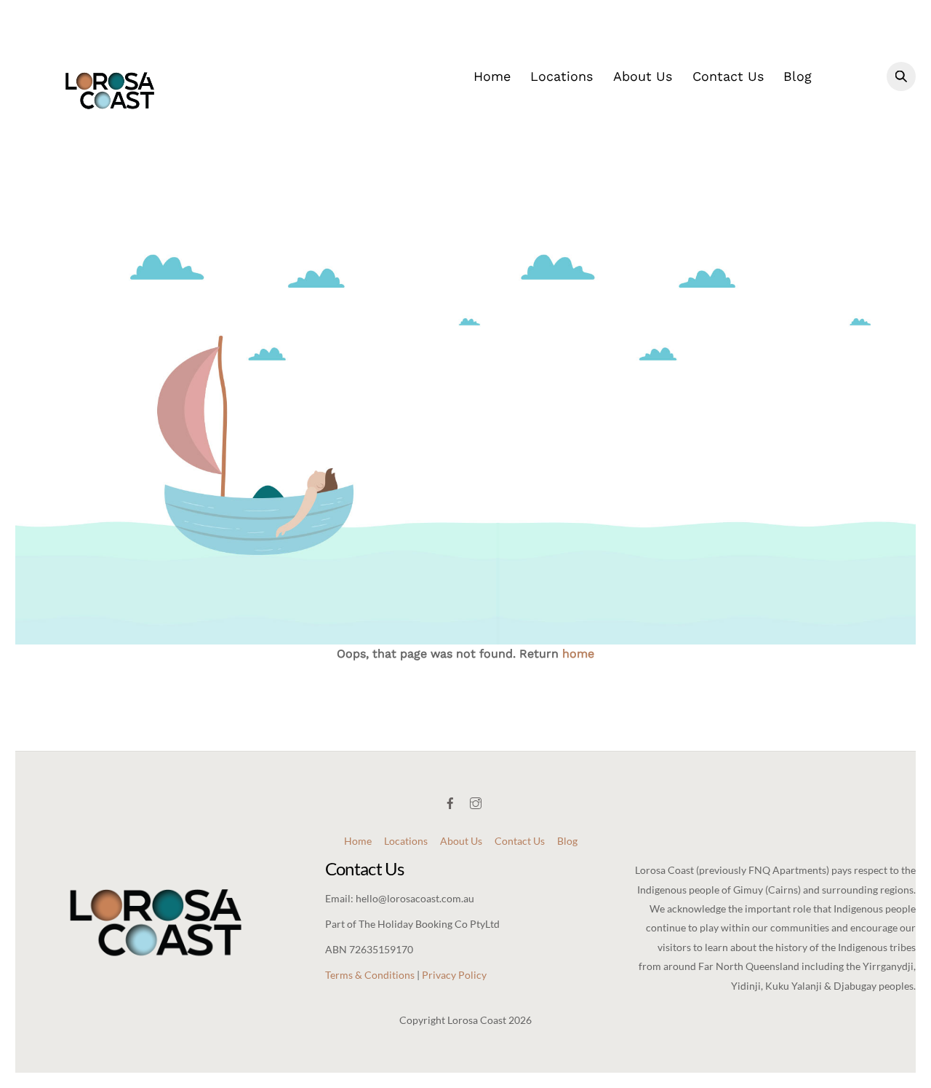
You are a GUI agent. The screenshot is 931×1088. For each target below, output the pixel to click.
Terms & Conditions (370, 975)
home (578, 654)
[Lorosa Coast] (110, 138)
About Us (642, 76)
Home (492, 76)
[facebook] (451, 800)
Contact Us (728, 76)
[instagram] (477, 800)
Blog (797, 76)
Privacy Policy (454, 975)
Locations (561, 76)
